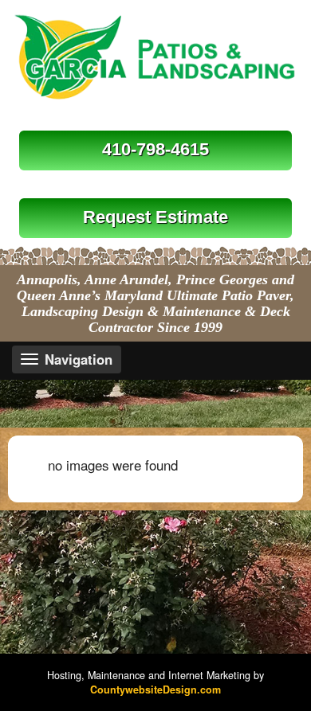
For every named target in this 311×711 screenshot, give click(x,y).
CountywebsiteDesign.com (155, 689)
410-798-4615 (155, 149)
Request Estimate (155, 217)
